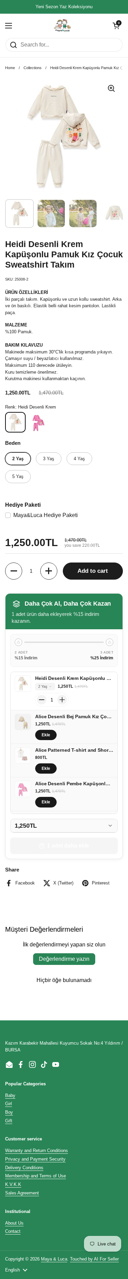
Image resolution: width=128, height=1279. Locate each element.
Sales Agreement (22, 1193)
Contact (12, 1231)
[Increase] (62, 700)
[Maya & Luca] (62, 26)
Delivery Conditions (24, 1167)
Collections (33, 68)
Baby (10, 1095)
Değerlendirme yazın (64, 959)
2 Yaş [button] (42, 686)
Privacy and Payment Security (35, 1159)
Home (10, 68)
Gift (8, 1120)
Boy (9, 1112)
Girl (8, 1103)
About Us (14, 1223)
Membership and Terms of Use (35, 1175)
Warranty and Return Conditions (36, 1150)
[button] (116, 26)
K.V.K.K (13, 1184)
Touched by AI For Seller (94, 1259)
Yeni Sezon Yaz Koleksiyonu (64, 6)
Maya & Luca (54, 1259)
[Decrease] (41, 700)
